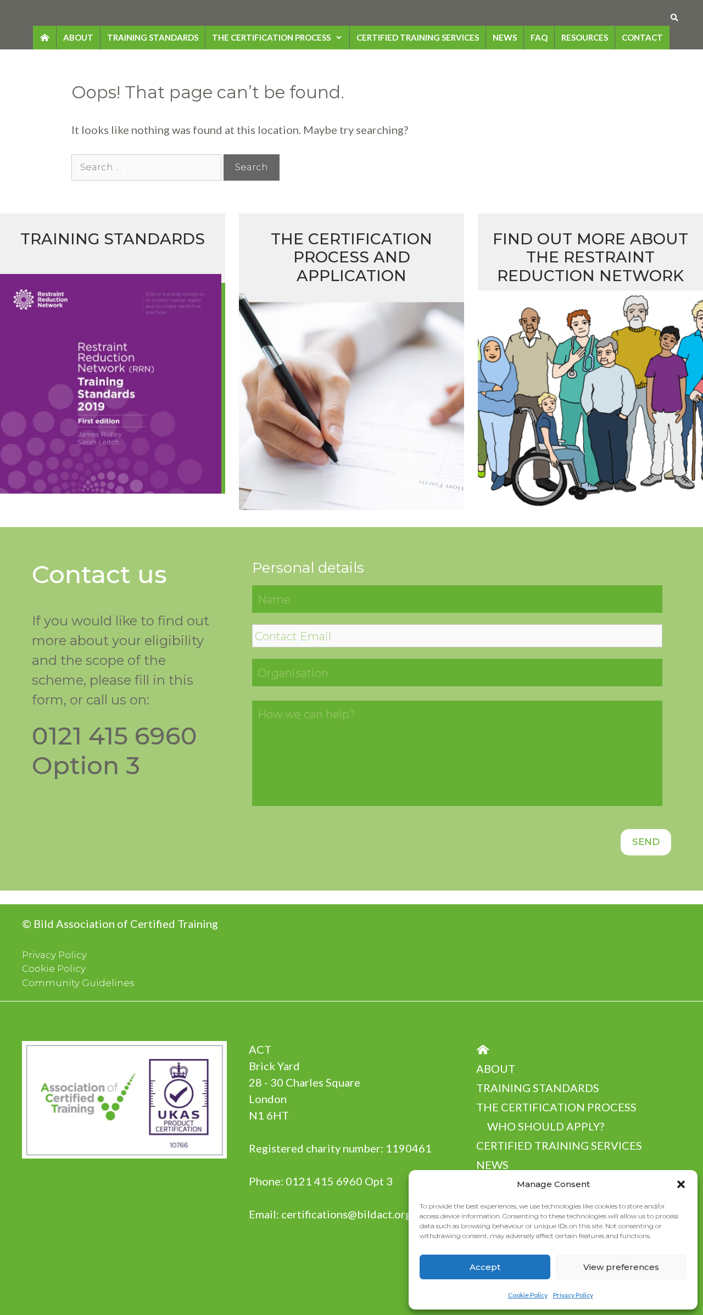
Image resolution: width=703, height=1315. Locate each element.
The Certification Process (271, 37)
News (505, 37)
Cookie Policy (528, 1295)
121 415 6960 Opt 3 (342, 1181)
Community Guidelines (78, 982)
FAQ (539, 37)
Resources (584, 37)
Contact (642, 37)
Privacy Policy (573, 1295)
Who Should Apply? (545, 1126)
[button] (681, 1184)
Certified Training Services (417, 37)
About (78, 37)
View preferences (621, 1267)
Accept (485, 1267)
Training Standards (152, 37)
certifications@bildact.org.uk (353, 1214)
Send (646, 841)
